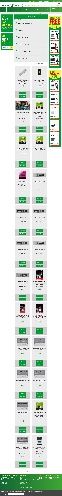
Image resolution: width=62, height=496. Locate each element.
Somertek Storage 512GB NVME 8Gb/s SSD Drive (22, 448)
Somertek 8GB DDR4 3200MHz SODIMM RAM (22, 282)
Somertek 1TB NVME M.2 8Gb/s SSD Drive (23, 413)
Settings (4, 494)
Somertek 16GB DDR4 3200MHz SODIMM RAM (39, 182)
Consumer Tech (42, 10)
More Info (23, 93)
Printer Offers (20, 10)
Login (45, 1)
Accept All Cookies (19, 494)
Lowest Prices (32, 13)
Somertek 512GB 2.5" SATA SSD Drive (39, 349)
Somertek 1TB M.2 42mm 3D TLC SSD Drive (22, 349)
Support (3, 481)
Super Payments (4, 483)
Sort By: (36, 63)
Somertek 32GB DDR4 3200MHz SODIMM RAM (39, 250)
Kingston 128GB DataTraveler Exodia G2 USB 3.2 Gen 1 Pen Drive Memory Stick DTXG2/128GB (22, 184)
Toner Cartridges (10, 10)
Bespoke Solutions (24, 486)
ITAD (60, 9)
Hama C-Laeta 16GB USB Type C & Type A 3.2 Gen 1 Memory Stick (23, 80)
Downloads (22, 484)
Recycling (22, 478)
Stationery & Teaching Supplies (54, 9)
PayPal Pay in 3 (4, 482)
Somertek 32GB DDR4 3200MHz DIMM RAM (22, 218)
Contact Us (59, 1)
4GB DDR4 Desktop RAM (23, 112)
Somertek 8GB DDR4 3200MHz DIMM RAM (22, 250)
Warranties (22, 483)
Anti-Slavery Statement (15, 479)
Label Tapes (16, 10)
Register (47, 1)
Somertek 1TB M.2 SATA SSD (23, 380)
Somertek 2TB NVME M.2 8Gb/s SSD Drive (39, 381)
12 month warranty (46, 13)
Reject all (11, 494)
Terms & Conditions (5, 478)
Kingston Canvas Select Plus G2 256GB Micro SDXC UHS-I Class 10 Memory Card (22, 149)
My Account (40, 1)
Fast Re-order (53, 1)
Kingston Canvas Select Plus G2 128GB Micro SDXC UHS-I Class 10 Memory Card (39, 114)
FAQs (21, 477)
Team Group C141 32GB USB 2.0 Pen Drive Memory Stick (39, 80)
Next (46, 471)
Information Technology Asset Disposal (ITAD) (29, 479)
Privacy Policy (4, 477)
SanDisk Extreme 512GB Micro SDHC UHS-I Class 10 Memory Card (39, 283)
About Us (12, 477)
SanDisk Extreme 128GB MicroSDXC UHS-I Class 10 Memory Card (22, 316)
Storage (48, 9)
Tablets (36, 9)
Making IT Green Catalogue (25, 481)
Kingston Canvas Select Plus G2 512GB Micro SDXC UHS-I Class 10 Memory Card (39, 149)
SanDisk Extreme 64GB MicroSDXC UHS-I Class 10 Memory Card (39, 316)
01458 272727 (30, 1)
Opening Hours (23, 482)
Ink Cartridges (3, 10)
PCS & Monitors (31, 10)
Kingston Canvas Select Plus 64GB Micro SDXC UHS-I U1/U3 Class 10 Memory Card (39, 414)
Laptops (25, 9)
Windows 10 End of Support (26, 487)
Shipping (3, 479)
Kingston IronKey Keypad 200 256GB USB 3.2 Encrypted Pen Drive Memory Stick (39, 449)
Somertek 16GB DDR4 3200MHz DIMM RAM (39, 218)
